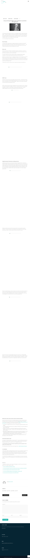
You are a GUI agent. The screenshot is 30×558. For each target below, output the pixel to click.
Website (21, 515)
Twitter (9, 490)
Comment (3, 504)
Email (16, 490)
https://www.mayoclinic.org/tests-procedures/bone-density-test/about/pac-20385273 (15, 468)
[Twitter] (25, 557)
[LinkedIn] (26, 557)
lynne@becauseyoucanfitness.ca (8, 543)
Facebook (5, 490)
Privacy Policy (3, 528)
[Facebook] (24, 557)
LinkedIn (13, 490)
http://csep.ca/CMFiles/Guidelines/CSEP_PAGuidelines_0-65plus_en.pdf (12, 471)
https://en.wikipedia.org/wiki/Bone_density (9, 466)
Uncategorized (16, 18)
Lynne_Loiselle (10, 18)
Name (3, 515)
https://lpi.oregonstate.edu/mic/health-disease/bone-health (11, 469)
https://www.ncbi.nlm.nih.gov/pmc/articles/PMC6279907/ (11, 472)
